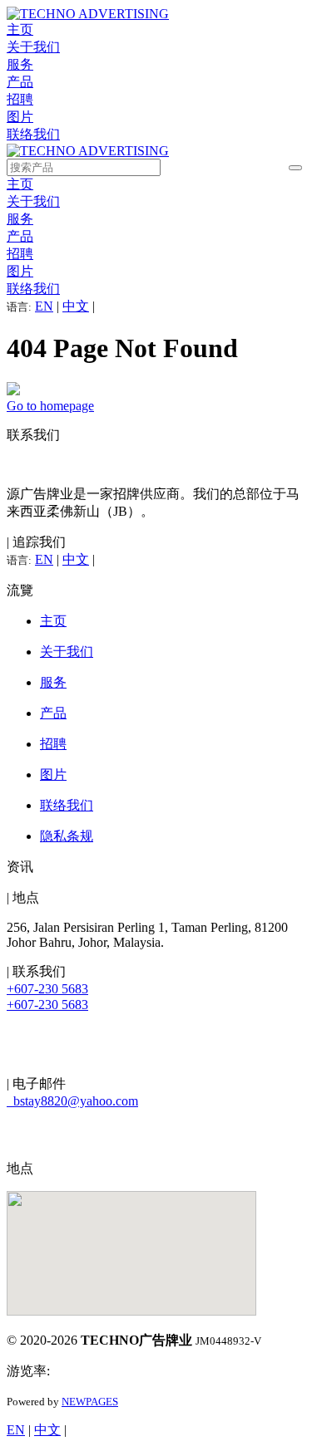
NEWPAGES (90, 1401)
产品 (20, 82)
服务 (20, 64)
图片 (20, 117)
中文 (75, 306)
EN (44, 306)
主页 (20, 29)
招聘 (20, 99)
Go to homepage (50, 406)
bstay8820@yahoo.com (72, 1101)
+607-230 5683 (47, 989)
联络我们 (33, 134)
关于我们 (33, 47)
